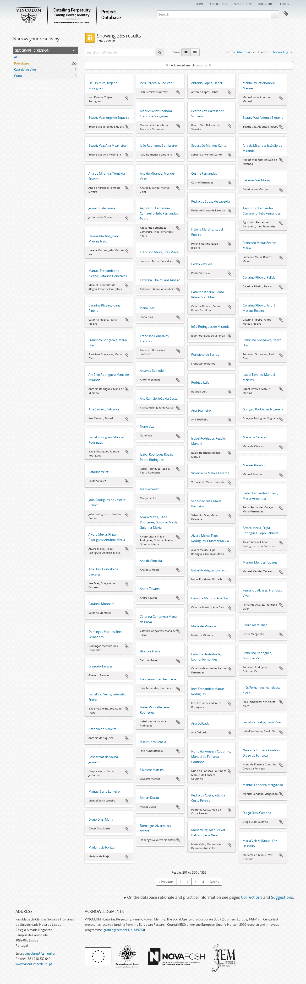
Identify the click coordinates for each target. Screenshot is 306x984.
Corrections (219, 3)
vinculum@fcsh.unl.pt (40, 953)
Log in (285, 3)
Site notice (266, 3)
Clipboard (286, 14)
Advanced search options (189, 65)
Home (200, 3)
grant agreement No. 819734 (124, 930)
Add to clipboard (126, 97)
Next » (214, 882)
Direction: (263, 52)
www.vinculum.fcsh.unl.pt (34, 964)
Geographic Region (32, 50)
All (15, 57)
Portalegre (21, 63)
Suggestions (243, 3)
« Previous (166, 882)
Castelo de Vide (25, 69)
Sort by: (230, 52)
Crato (18, 76)
